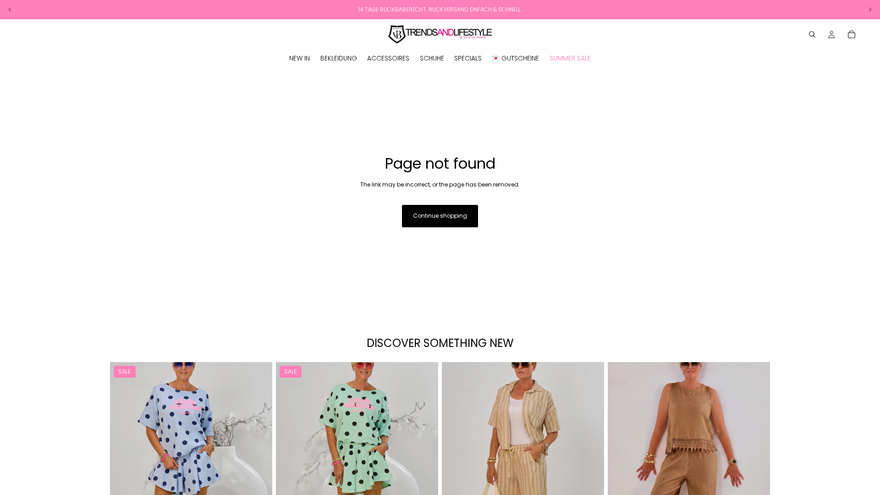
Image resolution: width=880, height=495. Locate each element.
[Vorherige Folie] (124, 463)
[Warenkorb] (852, 34)
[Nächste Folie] (258, 463)
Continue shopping (440, 216)
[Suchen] (812, 34)
